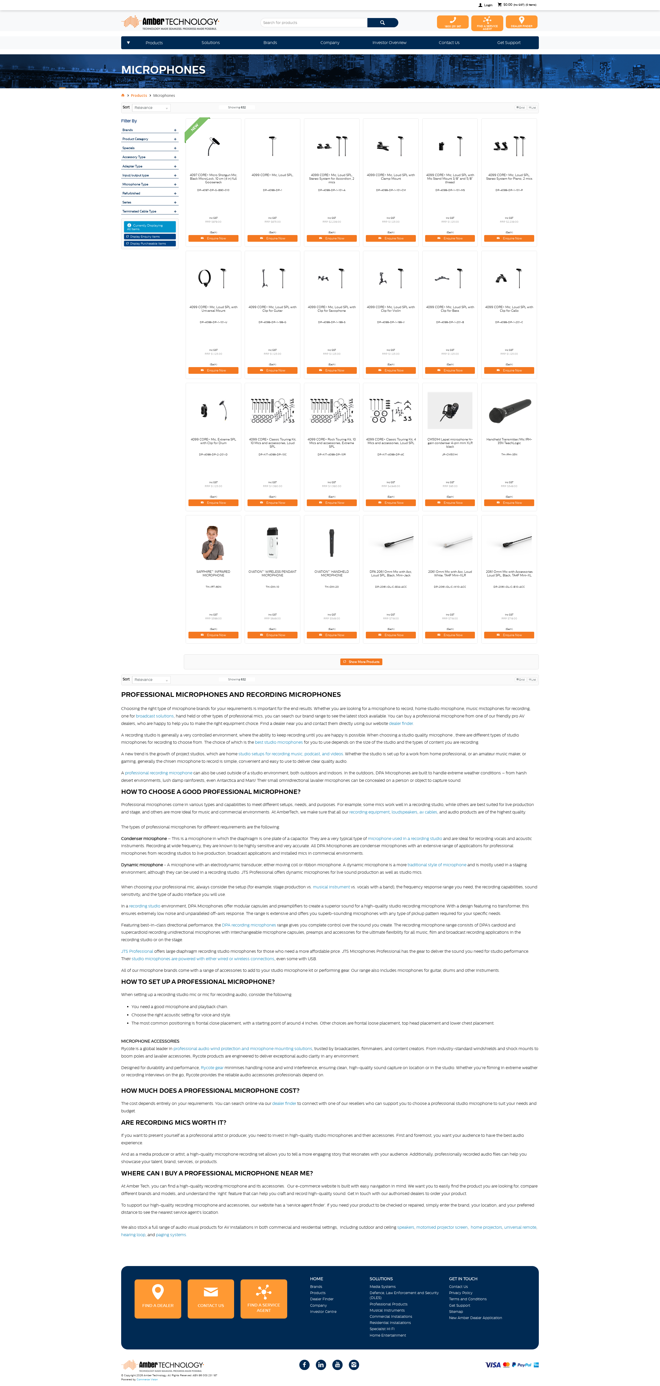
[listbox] (151, 108)
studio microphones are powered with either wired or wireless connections (203, 958)
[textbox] (313, 22)
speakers (405, 1227)
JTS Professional (137, 951)
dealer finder (401, 723)
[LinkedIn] (321, 1365)
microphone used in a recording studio (405, 838)
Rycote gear (212, 1067)
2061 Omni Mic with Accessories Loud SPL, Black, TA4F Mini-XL (509, 573)
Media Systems (383, 1287)
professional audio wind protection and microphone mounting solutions (243, 1048)
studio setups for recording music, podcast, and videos (290, 753)
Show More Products (364, 662)
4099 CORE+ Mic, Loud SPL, (272, 175)
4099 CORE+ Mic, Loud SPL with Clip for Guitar (272, 309)
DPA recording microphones (249, 925)
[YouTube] (337, 1365)
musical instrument (331, 887)
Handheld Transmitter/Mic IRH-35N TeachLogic (509, 441)
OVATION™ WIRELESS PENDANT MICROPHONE (272, 573)
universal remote (520, 1227)
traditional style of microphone (437, 864)
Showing (237, 107)
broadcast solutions (155, 716)
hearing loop (133, 1234)
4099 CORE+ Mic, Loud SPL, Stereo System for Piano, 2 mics (509, 176)
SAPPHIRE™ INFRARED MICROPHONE (213, 573)
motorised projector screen (442, 1227)
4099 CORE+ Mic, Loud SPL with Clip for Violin (391, 309)
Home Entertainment (388, 1335)
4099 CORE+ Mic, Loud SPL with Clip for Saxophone (332, 309)
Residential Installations (390, 1323)
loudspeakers (404, 812)
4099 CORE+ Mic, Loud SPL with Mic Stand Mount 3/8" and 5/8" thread (450, 178)
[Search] (382, 22)
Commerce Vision (147, 1379)
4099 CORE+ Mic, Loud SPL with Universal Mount (213, 309)
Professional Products (389, 1304)
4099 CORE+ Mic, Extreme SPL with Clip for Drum (213, 441)
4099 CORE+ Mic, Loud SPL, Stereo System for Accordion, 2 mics (331, 178)
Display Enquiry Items (145, 236)
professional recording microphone (158, 772)
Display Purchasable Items (148, 243)
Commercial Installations (391, 1316)
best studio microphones (279, 742)
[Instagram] (354, 1365)
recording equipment (369, 812)
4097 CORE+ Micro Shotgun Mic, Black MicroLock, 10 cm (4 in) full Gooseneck (213, 178)
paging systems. (172, 1234)
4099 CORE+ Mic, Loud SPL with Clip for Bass (450, 309)
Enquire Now (216, 238)
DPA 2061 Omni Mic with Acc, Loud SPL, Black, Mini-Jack (391, 573)
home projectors (486, 1227)
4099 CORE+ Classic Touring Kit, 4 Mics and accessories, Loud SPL (391, 441)
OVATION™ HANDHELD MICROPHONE (332, 573)
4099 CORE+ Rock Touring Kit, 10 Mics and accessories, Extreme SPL (332, 443)
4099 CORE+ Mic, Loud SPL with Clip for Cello (509, 309)
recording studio (144, 906)
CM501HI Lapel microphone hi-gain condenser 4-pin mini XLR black (450, 443)
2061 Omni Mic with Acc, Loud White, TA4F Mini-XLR (450, 573)
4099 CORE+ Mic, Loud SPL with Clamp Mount (391, 176)
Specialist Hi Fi (382, 1329)
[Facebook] (304, 1365)
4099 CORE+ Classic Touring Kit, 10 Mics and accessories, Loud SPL (272, 443)
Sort (126, 107)
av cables (428, 812)
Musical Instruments (387, 1310)
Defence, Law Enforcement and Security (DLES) (404, 1295)
